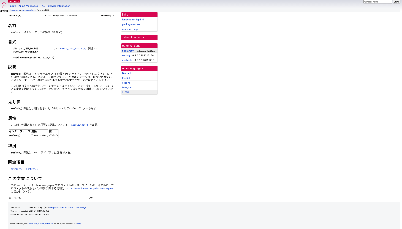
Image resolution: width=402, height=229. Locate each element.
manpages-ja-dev (29, 10)
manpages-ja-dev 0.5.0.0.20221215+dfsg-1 (68, 207)
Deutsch (126, 73)
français (126, 87)
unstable (127, 60)
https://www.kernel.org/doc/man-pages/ (89, 188)
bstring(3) (17, 169)
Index (13, 5)
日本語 (126, 92)
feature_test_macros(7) (72, 48)
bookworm (15, 10)
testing (126, 55)
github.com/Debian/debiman (40, 224)
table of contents (133, 37)
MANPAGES (14, 1)
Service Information (59, 5)
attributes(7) (79, 124)
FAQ (43, 5)
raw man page (130, 29)
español (126, 82)
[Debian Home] (4, 6)
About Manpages (28, 5)
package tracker (131, 24)
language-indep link (133, 19)
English (126, 78)
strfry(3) (32, 169)
